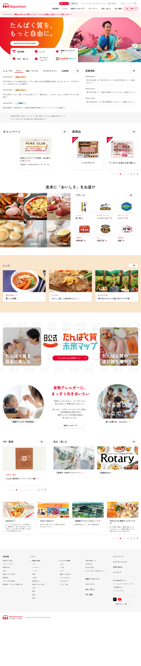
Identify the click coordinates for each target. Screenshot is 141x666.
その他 (34, 577)
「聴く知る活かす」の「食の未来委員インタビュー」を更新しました (109, 102)
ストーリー (85, 3)
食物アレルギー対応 (9, 574)
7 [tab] (32, 489)
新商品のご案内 (7, 560)
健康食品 (5, 577)
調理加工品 (6, 567)
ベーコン (35, 571)
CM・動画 (89, 594)
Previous (131, 174)
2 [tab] (116, 174)
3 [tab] (120, 174)
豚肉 (33, 591)
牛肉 (33, 588)
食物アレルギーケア (92, 579)
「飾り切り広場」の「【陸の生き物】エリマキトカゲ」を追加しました (109, 92)
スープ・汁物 (64, 584)
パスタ (62, 571)
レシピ (32, 556)
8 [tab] (35, 489)
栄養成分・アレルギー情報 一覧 (12, 584)
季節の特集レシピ (91, 560)
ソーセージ (35, 567)
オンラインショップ (99, 3)
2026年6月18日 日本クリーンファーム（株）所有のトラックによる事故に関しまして (36, 116)
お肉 (4, 571)
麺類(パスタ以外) (65, 574)
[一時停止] (137, 174)
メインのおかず (64, 577)
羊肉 (33, 598)
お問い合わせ (112, 3)
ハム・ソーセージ (8, 564)
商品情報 (6, 556)
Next (134, 174)
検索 (135, 3)
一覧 (77, 71)
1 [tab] (112, 174)
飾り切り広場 (90, 567)
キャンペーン (90, 584)
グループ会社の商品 (9, 581)
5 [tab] (128, 174)
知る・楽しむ (90, 589)
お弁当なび (89, 564)
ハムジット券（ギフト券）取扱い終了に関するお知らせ (27, 119)
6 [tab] (28, 489)
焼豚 (33, 574)
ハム (33, 564)
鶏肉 (33, 594)
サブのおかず (64, 581)
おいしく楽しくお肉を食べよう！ (96, 571)
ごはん (62, 564)
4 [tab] (124, 174)
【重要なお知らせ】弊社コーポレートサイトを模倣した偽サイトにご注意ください (41, 14)
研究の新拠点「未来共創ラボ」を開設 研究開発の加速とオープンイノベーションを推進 (33, 108)
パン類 (62, 567)
